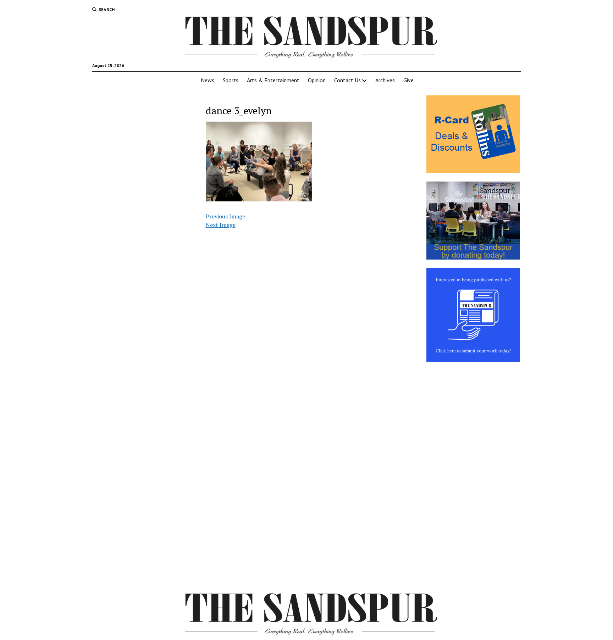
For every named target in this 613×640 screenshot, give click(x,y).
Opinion (317, 80)
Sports (230, 80)
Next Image (221, 225)
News (207, 80)
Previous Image (225, 216)
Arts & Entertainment (273, 80)
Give (408, 80)
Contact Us (347, 80)
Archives (385, 80)
